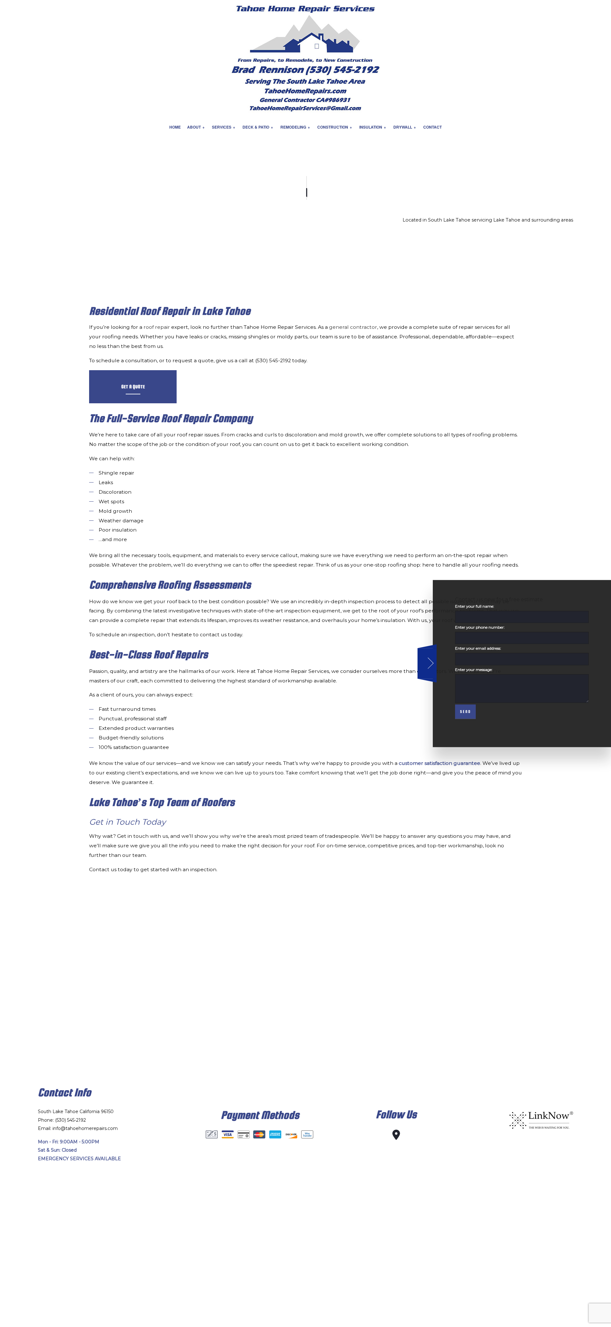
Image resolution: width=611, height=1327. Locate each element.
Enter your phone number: (480, 627)
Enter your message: (474, 669)
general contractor (353, 327)
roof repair (157, 327)
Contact (432, 127)
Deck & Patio (255, 127)
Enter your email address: (478, 648)
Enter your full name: (474, 606)
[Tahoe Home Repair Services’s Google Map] (396, 1137)
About (194, 127)
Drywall (402, 127)
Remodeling (293, 127)
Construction (332, 127)
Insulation (370, 127)
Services (221, 127)
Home (175, 127)
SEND (465, 711)
